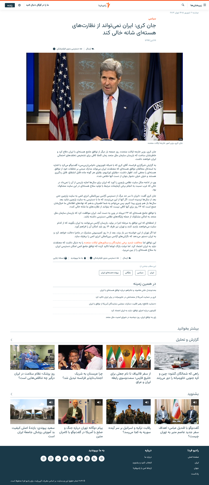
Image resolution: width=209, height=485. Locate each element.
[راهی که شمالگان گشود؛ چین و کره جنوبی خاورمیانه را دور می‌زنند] (176, 357)
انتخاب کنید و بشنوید (142, 463)
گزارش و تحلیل (187, 340)
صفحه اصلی (193, 457)
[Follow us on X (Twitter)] (72, 458)
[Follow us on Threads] (43, 458)
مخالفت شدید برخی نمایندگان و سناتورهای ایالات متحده (113, 243)
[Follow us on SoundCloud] (58, 458)
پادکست (195, 474)
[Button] (90, 49)
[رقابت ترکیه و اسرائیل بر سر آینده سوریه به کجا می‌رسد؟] (128, 411)
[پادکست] (19, 5)
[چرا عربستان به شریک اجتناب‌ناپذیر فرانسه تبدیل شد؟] (80, 357)
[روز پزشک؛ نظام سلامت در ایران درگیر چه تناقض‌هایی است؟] (32, 357)
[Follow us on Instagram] (51, 458)
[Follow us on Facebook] (87, 458)
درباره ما (148, 457)
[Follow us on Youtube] (65, 458)
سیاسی (152, 19)
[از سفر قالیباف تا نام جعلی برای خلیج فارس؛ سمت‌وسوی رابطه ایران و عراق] (128, 357)
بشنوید (193, 394)
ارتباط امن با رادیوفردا (142, 468)
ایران (197, 463)
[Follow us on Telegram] (80, 458)
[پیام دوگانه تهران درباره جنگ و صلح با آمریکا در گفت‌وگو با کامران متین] (80, 411)
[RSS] (94, 458)
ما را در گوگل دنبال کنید (37, 5)
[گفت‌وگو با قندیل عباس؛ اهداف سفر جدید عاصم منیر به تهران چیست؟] (176, 411)
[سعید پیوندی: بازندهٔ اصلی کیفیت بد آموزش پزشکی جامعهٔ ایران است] (32, 411)
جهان (196, 468)
